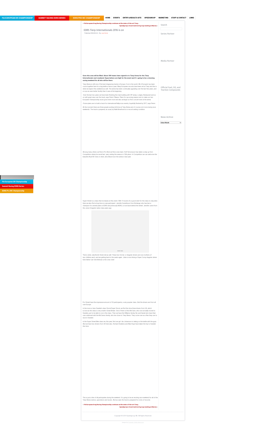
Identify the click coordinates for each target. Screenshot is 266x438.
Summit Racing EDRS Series (51, 18)
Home (107, 18)
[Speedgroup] (17, 177)
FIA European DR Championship (17, 18)
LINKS (191, 18)
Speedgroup (150, 18)
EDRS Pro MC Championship (86, 18)
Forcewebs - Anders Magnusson (136, 422)
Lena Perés (104, 33)
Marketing (163, 18)
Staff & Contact (178, 18)
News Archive (164, 120)
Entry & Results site (132, 18)
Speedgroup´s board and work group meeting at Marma (138, 26)
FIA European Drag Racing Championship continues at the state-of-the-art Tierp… (111, 23)
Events (116, 18)
